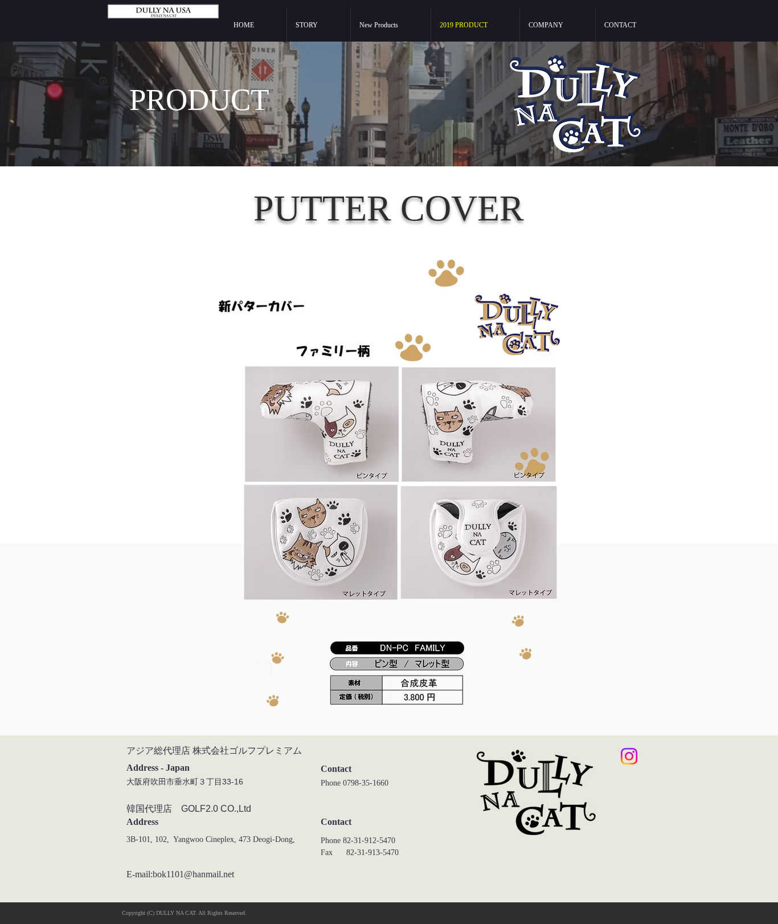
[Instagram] (629, 756)
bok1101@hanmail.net (193, 874)
